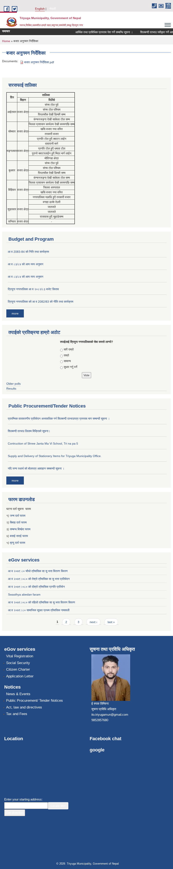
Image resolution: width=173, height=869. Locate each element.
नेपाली (52, 8)
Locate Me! (58, 805)
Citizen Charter (18, 669)
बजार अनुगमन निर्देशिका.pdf (39, 62)
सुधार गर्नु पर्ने (70, 367)
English (40, 8)
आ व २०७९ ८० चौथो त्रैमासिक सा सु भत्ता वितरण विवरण (38, 571)
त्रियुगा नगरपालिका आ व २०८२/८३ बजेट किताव (33, 289)
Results (11, 388)
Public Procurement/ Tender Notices (34, 701)
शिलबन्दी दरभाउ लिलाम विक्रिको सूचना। (29, 431)
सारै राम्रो (69, 349)
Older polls (13, 383)
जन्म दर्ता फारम (17, 515)
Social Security (18, 663)
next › (93, 622)
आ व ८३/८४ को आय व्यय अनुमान (25, 264)
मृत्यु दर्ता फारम (18, 542)
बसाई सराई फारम (19, 536)
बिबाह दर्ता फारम (18, 522)
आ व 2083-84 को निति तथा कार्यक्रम (28, 251)
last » (111, 622)
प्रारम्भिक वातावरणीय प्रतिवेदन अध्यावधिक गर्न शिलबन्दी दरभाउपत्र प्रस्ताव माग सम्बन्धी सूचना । (59, 418)
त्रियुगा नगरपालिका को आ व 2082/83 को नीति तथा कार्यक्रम (40, 301)
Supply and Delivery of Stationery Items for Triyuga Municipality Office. (54, 456)
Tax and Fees (16, 714)
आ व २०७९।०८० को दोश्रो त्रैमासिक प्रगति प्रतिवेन (36, 586)
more (15, 313)
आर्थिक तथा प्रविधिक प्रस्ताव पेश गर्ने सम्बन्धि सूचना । (99, 32)
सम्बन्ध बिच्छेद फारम (20, 529)
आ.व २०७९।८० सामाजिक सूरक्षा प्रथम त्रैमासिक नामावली (38, 610)
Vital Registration (19, 656)
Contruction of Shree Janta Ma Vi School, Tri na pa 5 (43, 443)
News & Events (18, 694)
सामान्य (67, 361)
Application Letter (20, 676)
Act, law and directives (24, 707)
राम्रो (66, 355)
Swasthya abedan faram (24, 594)
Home (6, 41)
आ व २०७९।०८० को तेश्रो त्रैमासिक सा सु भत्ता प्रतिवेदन (39, 579)
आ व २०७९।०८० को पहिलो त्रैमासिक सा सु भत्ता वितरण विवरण (41, 602)
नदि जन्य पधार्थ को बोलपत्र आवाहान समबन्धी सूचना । (36, 468)
